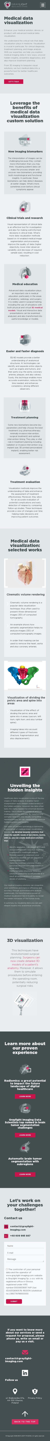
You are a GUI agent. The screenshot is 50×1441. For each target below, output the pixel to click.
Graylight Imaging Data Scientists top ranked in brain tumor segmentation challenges (25, 1123)
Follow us (11, 1379)
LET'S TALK (14, 81)
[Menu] (42, 5)
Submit (14, 1301)
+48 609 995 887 (20, 1235)
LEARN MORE (25, 1096)
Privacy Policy (35, 1398)
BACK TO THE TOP (25, 1422)
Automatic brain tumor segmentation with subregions (25, 1161)
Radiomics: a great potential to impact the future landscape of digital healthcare (25, 1084)
